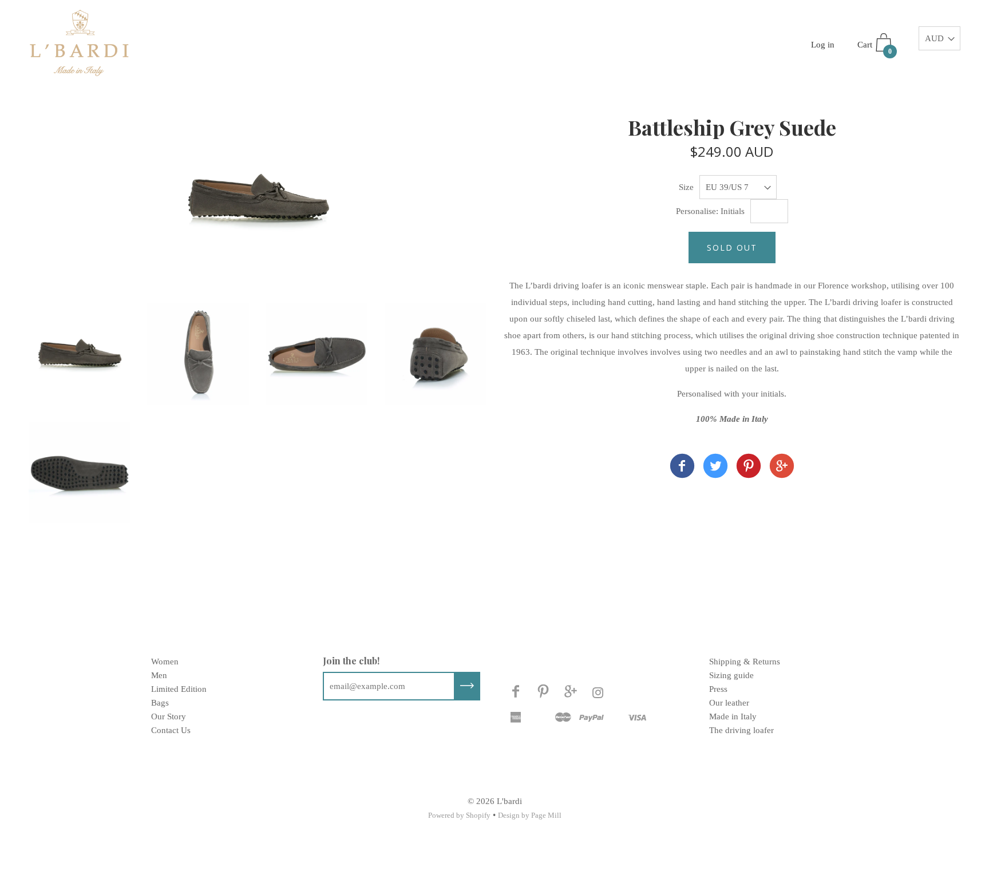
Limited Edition (179, 689)
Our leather (729, 702)
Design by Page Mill (529, 815)
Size (686, 187)
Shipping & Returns (744, 661)
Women (165, 661)
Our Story (168, 716)
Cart (874, 48)
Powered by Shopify (459, 815)
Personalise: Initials (710, 211)
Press (718, 689)
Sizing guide (731, 675)
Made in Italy (733, 716)
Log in (822, 44)
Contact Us (171, 730)
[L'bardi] (682, 468)
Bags (160, 702)
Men (159, 675)
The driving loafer (741, 730)
